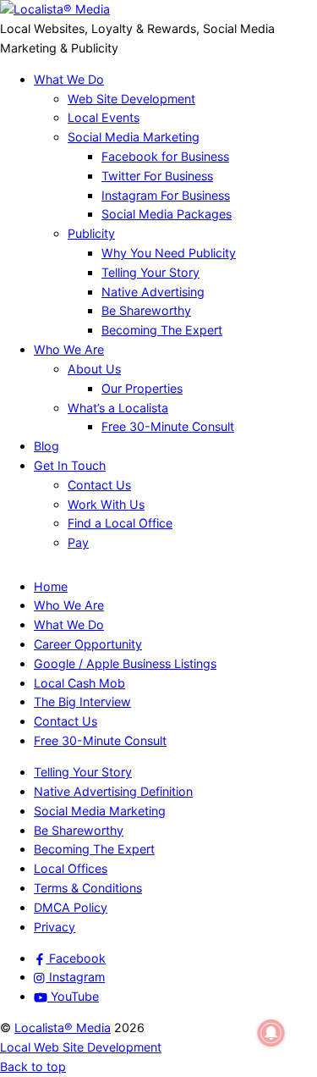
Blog (46, 446)
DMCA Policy (70, 907)
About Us (94, 369)
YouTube (73, 996)
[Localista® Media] (55, 9)
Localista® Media (62, 1027)
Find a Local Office (120, 523)
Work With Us (106, 504)
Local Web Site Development (80, 1047)
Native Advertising (153, 291)
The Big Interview (82, 701)
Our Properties (142, 388)
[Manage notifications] (271, 1033)
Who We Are (69, 349)
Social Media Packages (166, 214)
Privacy (54, 927)
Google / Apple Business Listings (125, 663)
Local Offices (70, 868)
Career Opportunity (88, 644)
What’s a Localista (118, 407)
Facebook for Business (165, 156)
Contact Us (99, 485)
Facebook (76, 958)
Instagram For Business (165, 195)
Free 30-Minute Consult (167, 426)
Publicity (91, 233)
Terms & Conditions (88, 888)
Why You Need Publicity (168, 253)
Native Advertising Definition (113, 791)
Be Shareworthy (146, 310)
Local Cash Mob (79, 683)
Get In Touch (70, 465)
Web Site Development (131, 98)
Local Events (103, 117)
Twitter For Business (157, 175)
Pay (78, 542)
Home (51, 586)
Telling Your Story (150, 272)
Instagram (75, 976)
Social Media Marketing (133, 137)
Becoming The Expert (161, 330)
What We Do (69, 79)
